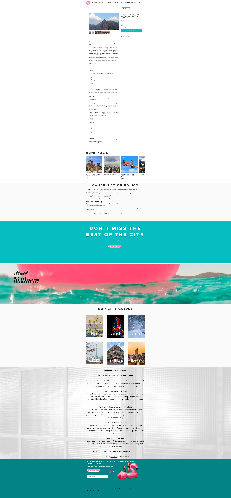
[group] (115, 167)
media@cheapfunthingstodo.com (98, 205)
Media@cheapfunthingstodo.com (26, 281)
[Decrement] (122, 27)
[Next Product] (143, 164)
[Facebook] (113, 471)
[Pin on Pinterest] (124, 36)
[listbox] (126, 8)
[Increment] (125, 27)
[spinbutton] (124, 27)
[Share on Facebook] (121, 36)
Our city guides (115, 309)
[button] (126, 8)
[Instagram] (110, 471)
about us (114, 457)
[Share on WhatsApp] (126, 36)
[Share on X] (128, 36)
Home (90, 9)
